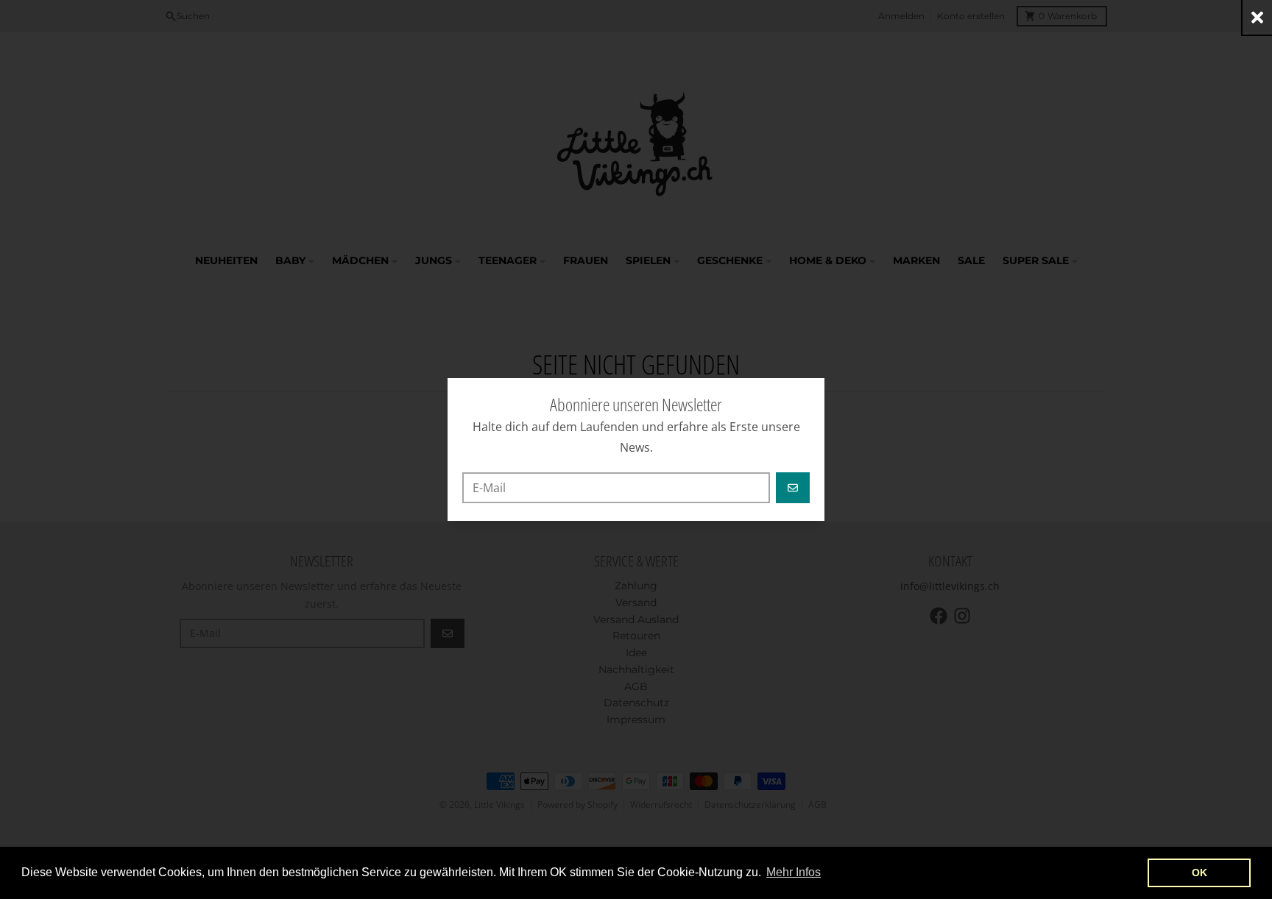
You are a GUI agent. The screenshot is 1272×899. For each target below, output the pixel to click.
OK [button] (1199, 872)
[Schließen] (1257, 17)
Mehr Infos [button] (793, 872)
